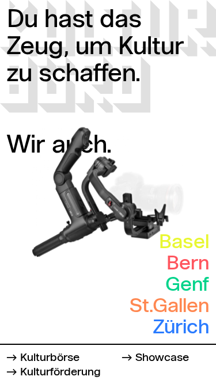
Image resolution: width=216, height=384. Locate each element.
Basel (184, 243)
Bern (187, 264)
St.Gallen (169, 306)
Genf (187, 285)
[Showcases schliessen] (26, 26)
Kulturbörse (49, 358)
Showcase (162, 358)
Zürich (181, 328)
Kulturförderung (60, 372)
